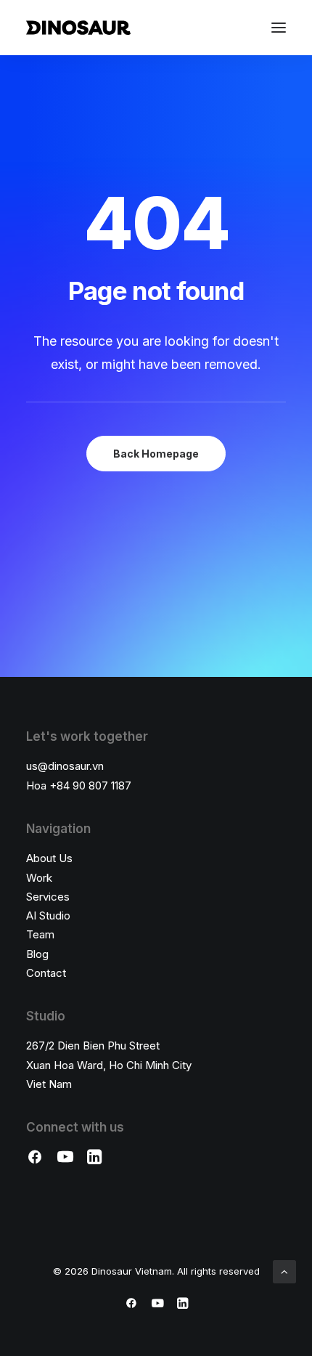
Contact (46, 973)
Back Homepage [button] (156, 453)
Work (39, 878)
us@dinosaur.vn (65, 766)
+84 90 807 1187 (90, 785)
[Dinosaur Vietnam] (78, 28)
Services (48, 897)
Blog (37, 954)
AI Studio (48, 915)
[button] (278, 27)
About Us (49, 858)
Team (40, 934)
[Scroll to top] (284, 1271)
